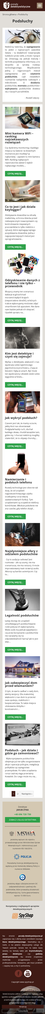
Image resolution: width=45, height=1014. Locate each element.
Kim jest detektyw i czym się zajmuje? (19, 354)
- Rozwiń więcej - (32, 97)
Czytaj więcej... (15, 173)
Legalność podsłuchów (22, 615)
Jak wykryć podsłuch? (21, 418)
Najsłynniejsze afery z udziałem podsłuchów (21, 552)
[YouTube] (28, 976)
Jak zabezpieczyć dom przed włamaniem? (21, 684)
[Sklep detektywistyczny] (22, 916)
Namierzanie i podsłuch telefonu (18, 480)
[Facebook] (18, 976)
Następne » (27, 793)
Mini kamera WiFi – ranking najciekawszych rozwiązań (19, 137)
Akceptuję (22, 1007)
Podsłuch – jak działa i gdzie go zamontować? (22, 751)
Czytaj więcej (23, 1011)
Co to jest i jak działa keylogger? (20, 208)
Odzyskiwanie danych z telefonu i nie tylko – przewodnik (22, 283)
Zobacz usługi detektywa (22, 819)
